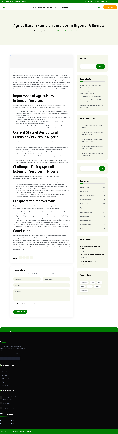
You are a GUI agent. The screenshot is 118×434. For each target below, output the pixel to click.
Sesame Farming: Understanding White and (92, 255)
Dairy (92, 282)
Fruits (89, 286)
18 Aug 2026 (83, 264)
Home (34, 7)
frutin (83, 132)
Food (82, 286)
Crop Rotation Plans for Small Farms (90, 96)
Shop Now (110, 7)
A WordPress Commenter (89, 125)
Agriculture (44, 31)
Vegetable (84, 290)
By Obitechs (17, 72)
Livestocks (85, 216)
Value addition (86, 229)
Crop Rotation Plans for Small (88, 261)
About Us (41, 7)
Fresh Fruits (85, 208)
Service (49, 7)
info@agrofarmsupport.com (11, 408)
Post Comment (20, 312)
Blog (3, 382)
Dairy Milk (85, 204)
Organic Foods (86, 220)
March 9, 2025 (28, 72)
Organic (97, 286)
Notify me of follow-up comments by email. (28, 304)
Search (83, 59)
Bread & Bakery (86, 199)
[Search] (102, 168)
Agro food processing (88, 195)
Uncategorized (86, 225)
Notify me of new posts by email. (25, 307)
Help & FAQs (5, 378)
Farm (99, 282)
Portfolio (4, 375)
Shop (56, 7)
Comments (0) (39, 72)
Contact (65, 7)
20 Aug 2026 (83, 251)
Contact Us (5, 385)
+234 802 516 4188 (8, 403)
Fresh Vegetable (87, 212)
